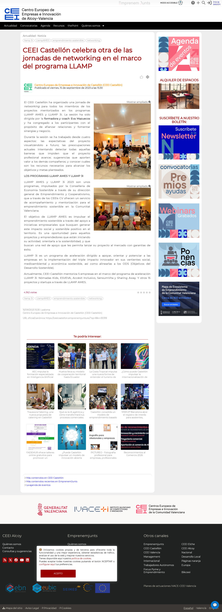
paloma (46, 309)
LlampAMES (42, 40)
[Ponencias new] (179, 260)
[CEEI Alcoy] (32, 20)
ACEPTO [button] (58, 573)
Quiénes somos (11, 544)
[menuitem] (103, 26)
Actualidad (29, 35)
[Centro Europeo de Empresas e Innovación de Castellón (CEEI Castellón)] (28, 91)
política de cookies (81, 558)
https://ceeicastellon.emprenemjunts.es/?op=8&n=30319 (76, 318)
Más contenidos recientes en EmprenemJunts (51, 481)
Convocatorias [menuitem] (28, 25)
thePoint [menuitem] (73, 25)
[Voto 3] (144, 292)
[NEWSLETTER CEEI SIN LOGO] (179, 142)
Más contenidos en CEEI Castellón (45, 478)
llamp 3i (28, 40)
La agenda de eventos (38, 485)
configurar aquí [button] (47, 564)
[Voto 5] (149, 292)
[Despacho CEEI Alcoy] (179, 96)
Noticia (42, 35)
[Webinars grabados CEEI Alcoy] (179, 220)
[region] (179, 177)
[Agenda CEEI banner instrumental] (179, 54)
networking (93, 40)
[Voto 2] (141, 292)
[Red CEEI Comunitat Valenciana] (160, 513)
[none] (122, 178)
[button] (214, 3)
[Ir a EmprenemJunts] (134, 4)
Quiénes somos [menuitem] (91, 25)
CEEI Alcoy (12, 536)
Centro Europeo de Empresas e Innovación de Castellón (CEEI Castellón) (78, 85)
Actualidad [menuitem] (10, 25)
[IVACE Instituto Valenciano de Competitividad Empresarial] (84, 509)
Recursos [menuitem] (58, 25)
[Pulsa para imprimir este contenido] (147, 76)
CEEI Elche (188, 544)
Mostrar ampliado (137, 102)
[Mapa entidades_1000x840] (179, 299)
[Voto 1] (138, 292)
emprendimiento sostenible (68, 40)
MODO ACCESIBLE (168, 3)
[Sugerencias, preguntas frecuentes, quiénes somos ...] (193, 2)
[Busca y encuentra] (203, 2)
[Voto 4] (147, 292)
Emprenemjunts (83, 536)
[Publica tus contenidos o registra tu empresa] (198, 2)
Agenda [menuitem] (45, 25)
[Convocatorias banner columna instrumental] (179, 181)
